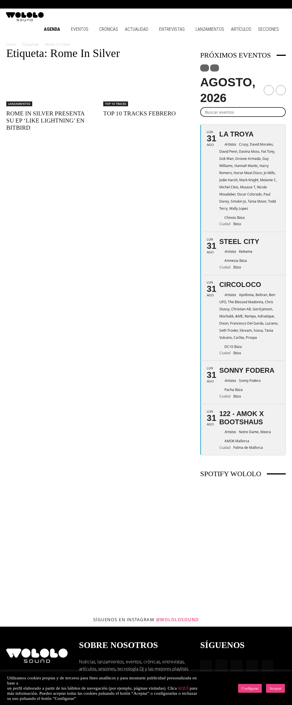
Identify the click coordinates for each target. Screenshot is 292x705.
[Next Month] (281, 90)
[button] (226, 4)
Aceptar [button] (275, 688)
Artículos (241, 29)
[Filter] (204, 68)
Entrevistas (172, 29)
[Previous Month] (269, 90)
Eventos (79, 29)
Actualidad (136, 29)
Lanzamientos (210, 29)
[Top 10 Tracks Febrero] (146, 85)
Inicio (11, 44)
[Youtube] (282, 4)
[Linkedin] (254, 4)
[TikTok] (272, 4)
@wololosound (177, 619)
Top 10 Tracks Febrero (139, 113)
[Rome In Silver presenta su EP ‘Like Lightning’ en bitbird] (49, 85)
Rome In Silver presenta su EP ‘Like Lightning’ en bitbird (45, 120)
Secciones (268, 29)
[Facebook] (235, 4)
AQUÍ (183, 688)
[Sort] (214, 68)
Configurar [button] (250, 688)
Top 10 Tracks (115, 104)
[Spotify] (263, 4)
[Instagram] (244, 4)
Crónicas (108, 29)
